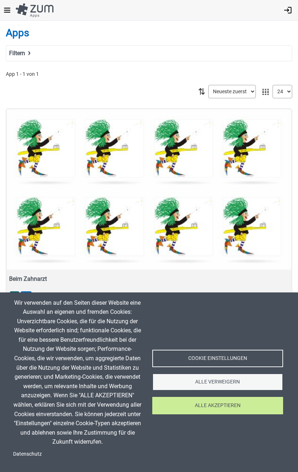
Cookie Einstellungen (217, 358)
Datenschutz (27, 454)
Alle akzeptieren (218, 405)
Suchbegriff (22, 64)
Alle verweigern (217, 382)
